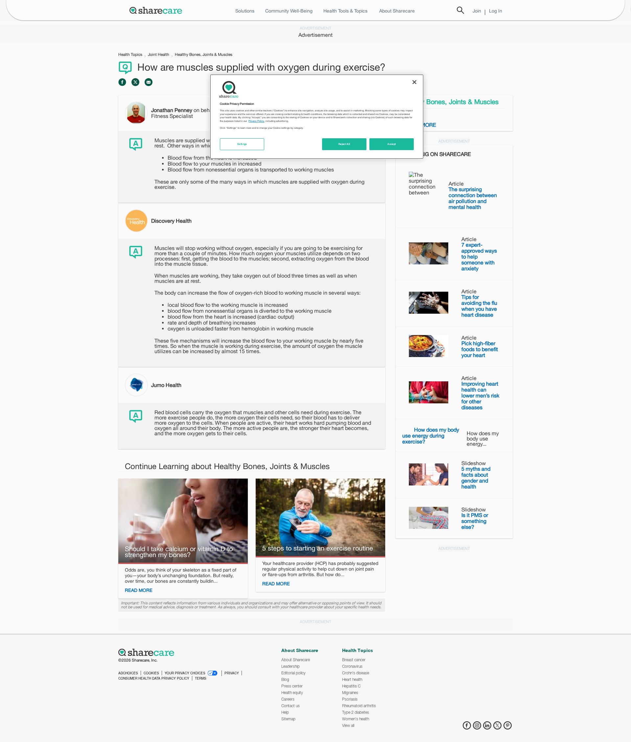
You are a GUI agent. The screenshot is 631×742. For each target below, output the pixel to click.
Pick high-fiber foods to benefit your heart (479, 349)
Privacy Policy (256, 121)
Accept (391, 144)
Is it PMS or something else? (474, 521)
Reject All (344, 144)
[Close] (414, 82)
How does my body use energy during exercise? (430, 435)
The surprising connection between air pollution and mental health (473, 198)
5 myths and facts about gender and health (475, 477)
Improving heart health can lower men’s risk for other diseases (480, 395)
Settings (242, 144)
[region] (317, 116)
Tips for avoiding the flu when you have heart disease (479, 306)
